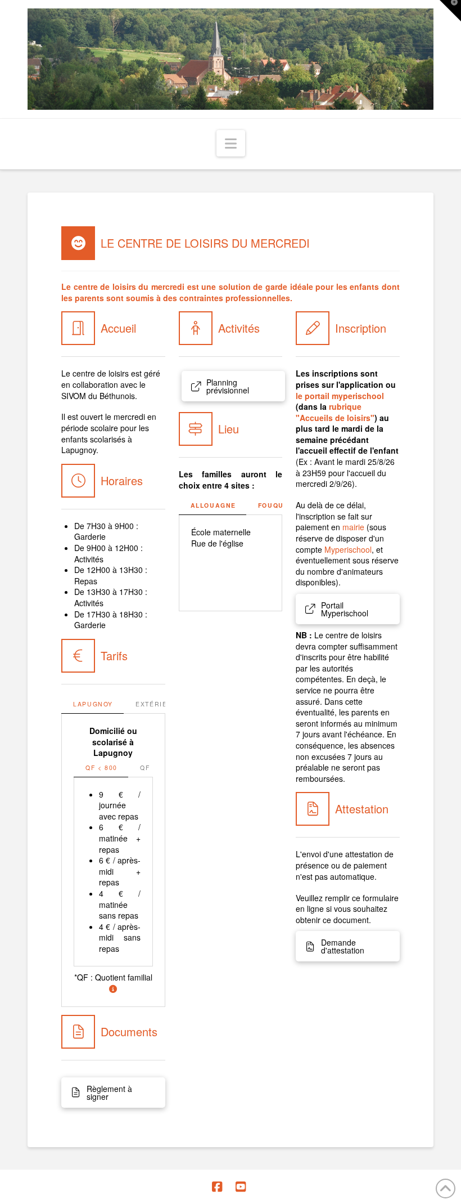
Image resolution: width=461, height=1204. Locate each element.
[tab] (92, 705)
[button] (230, 143)
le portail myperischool (340, 395)
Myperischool (348, 549)
